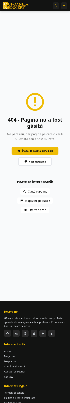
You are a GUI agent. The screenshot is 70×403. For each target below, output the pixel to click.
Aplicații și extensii (14, 371)
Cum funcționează (14, 366)
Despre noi (10, 361)
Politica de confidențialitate (19, 397)
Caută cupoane (37, 191)
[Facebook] (7, 333)
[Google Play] (42, 333)
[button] (56, 5)
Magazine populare (37, 201)
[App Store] (51, 333)
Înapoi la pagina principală (37, 150)
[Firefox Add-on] (34, 333)
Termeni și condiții (14, 392)
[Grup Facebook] (16, 333)
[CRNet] (16, 5)
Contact (8, 376)
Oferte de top (37, 210)
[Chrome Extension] (25, 333)
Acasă (7, 351)
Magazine (9, 356)
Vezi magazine (37, 161)
